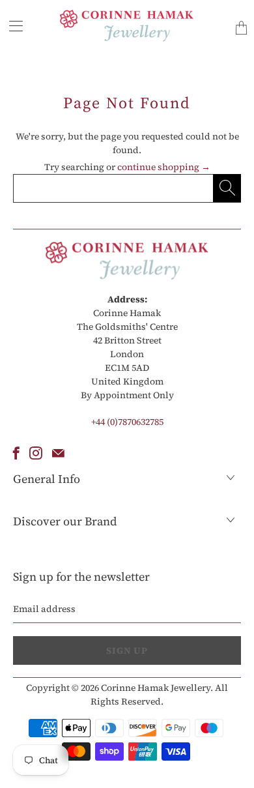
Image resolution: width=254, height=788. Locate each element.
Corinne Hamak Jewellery (155, 687)
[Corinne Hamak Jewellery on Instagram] (35, 453)
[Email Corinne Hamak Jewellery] (58, 453)
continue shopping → (163, 166)
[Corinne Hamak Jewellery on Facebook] (16, 453)
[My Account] (11, 26)
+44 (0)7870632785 (127, 421)
